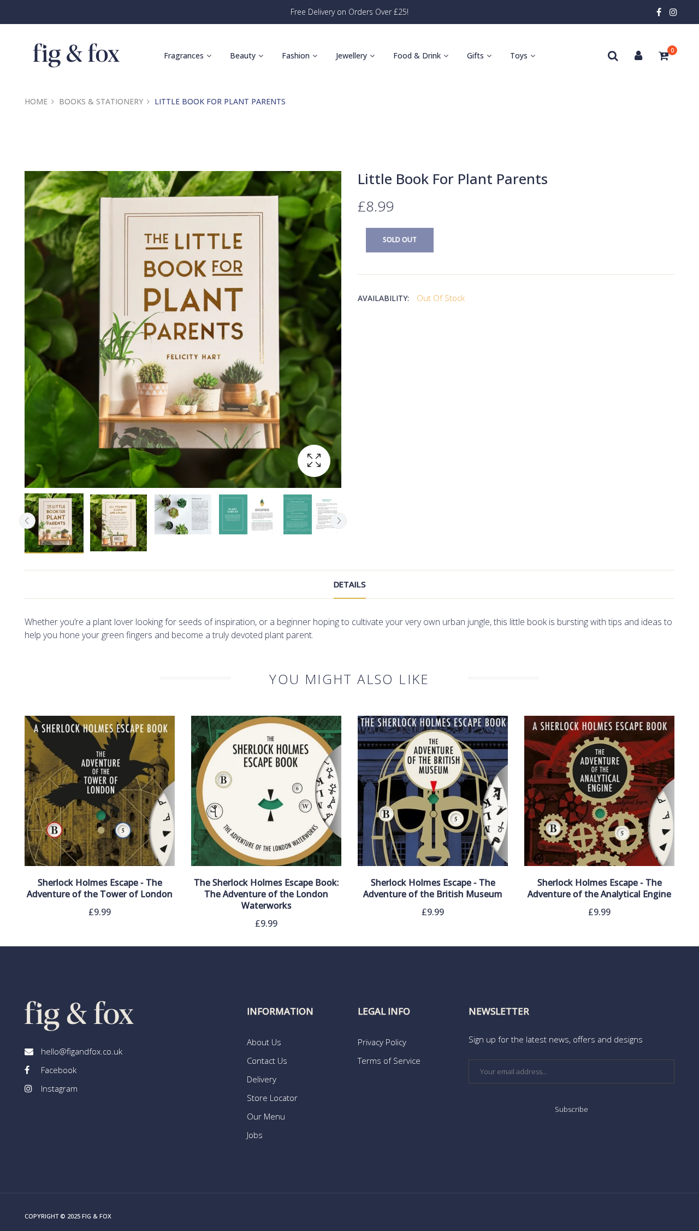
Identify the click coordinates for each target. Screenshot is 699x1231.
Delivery (261, 1079)
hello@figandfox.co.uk (81, 1051)
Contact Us (267, 1060)
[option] (54, 523)
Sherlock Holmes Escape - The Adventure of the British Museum (432, 888)
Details (350, 584)
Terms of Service (389, 1060)
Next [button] (338, 521)
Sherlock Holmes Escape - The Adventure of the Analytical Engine (599, 888)
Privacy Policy (382, 1041)
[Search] (613, 55)
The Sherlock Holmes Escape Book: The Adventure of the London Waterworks (266, 894)
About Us (264, 1041)
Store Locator (272, 1097)
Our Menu (266, 1116)
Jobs (255, 1134)
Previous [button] (27, 521)
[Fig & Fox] (76, 55)
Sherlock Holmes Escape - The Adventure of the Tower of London (100, 888)
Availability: (383, 298)
